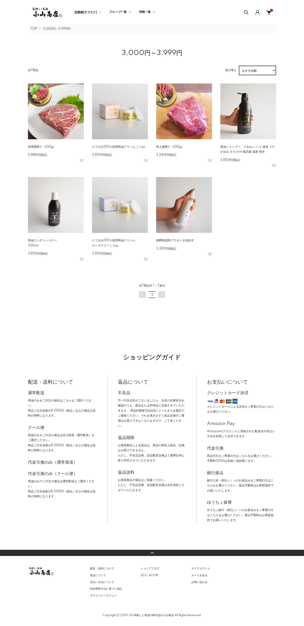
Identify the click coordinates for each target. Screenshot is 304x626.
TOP (33, 29)
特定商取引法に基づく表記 (106, 588)
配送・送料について (102, 568)
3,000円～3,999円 (57, 29)
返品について (98, 575)
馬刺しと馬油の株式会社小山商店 (154, 615)
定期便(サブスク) (85, 12)
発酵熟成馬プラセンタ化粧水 (175, 240)
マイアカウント (200, 568)
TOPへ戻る (152, 553)
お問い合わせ (199, 582)
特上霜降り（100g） (170, 147)
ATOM (153, 575)
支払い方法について (102, 582)
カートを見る (199, 575)
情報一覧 (145, 12)
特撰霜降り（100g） (42, 147)
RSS (143, 575)
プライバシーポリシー (103, 595)
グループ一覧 (118, 12)
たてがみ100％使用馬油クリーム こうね (118, 147)
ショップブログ (150, 568)
